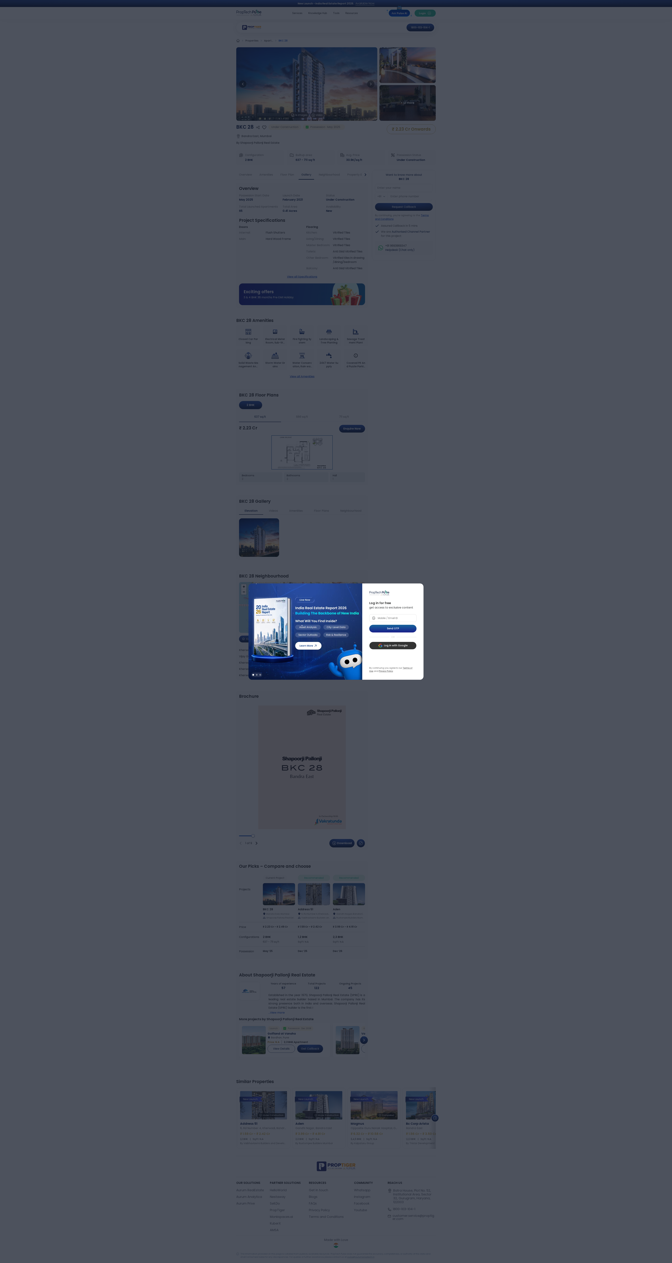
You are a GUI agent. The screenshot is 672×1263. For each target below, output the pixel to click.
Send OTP (393, 628)
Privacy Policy (386, 671)
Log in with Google (396, 645)
